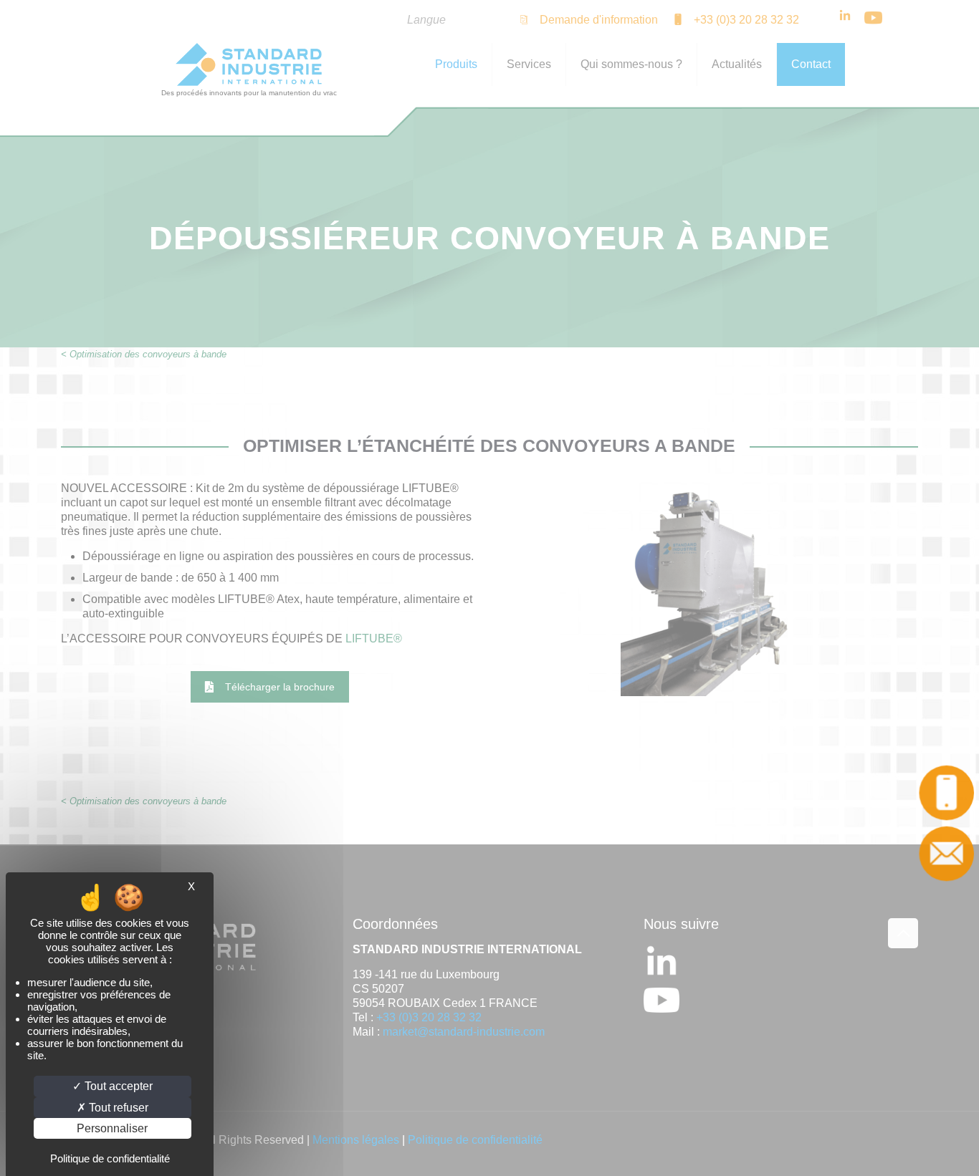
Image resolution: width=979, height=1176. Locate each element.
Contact (948, 853)
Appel (948, 792)
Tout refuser (117, 1108)
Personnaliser (112, 1128)
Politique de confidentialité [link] (110, 1158)
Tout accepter (117, 1086)
